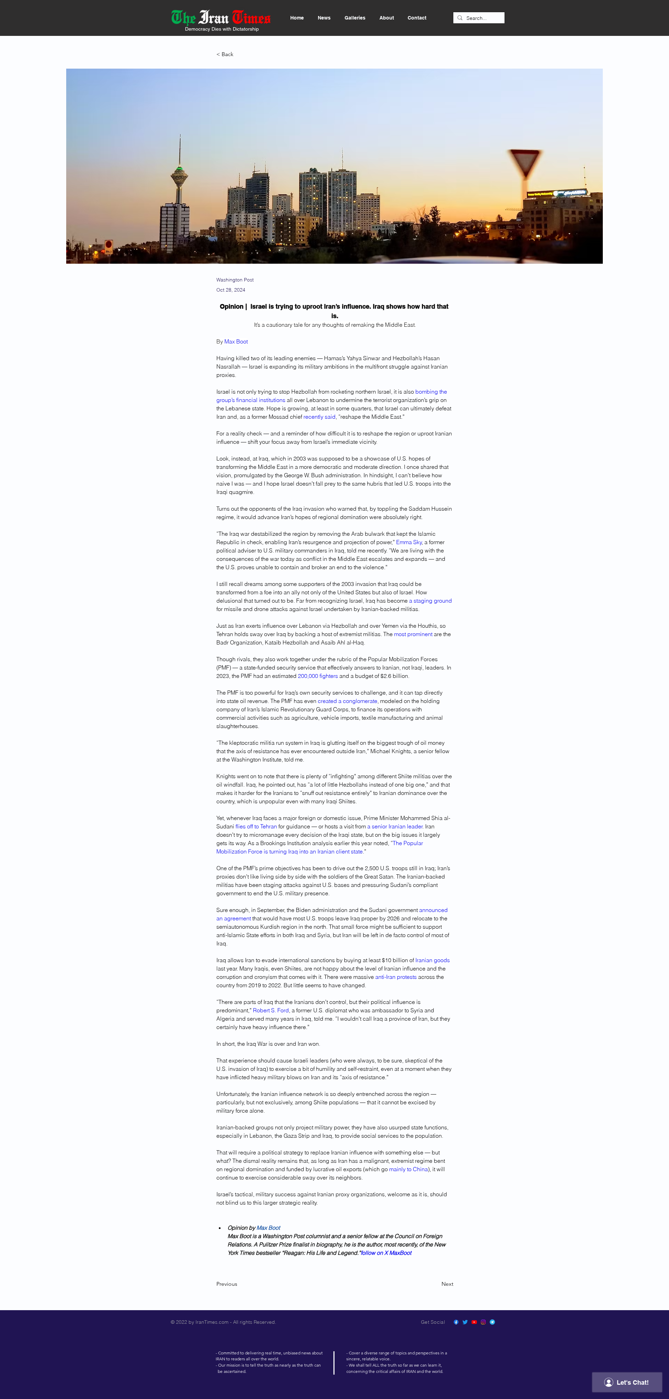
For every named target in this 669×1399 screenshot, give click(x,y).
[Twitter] (465, 1322)
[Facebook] (456, 1322)
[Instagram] (483, 1322)
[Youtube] (474, 1322)
